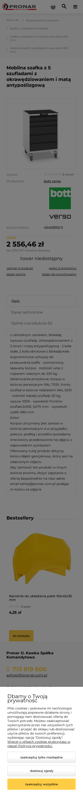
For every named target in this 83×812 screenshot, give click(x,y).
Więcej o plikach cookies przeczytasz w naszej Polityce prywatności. (38, 744)
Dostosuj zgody (41, 771)
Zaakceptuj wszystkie (41, 784)
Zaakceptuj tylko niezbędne (41, 757)
